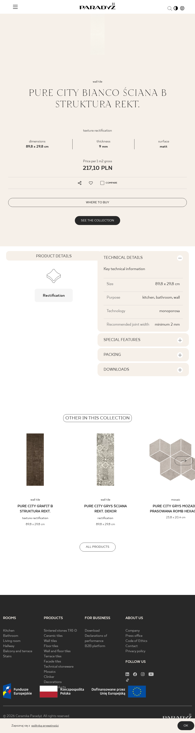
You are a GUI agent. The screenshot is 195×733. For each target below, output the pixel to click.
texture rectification (35, 518)
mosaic (175, 500)
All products (97, 547)
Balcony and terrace (17, 651)
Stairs (7, 656)
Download (92, 631)
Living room (11, 641)
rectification (105, 518)
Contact (131, 646)
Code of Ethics (136, 641)
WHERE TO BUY (97, 202)
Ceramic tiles (53, 636)
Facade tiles (52, 662)
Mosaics (50, 672)
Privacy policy (135, 651)
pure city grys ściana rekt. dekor (105, 509)
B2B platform (95, 646)
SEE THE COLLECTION (97, 220)
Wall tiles (50, 641)
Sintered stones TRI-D (60, 631)
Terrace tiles (53, 656)
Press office (133, 636)
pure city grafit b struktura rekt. (35, 509)
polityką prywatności (45, 725)
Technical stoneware (59, 667)
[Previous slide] (11, 460)
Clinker (49, 677)
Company (132, 631)
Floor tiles (51, 646)
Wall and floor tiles (57, 651)
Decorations (53, 682)
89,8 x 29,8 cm (37, 147)
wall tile (35, 500)
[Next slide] (184, 460)
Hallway (8, 646)
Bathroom (10, 636)
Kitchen (8, 631)
